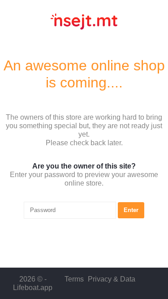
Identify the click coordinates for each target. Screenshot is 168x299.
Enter (131, 210)
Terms (74, 279)
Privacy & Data (111, 279)
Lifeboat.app (32, 287)
